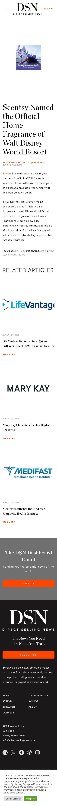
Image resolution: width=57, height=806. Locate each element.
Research (9, 707)
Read (6, 696)
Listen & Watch (38, 696)
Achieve (33, 701)
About (32, 707)
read (5, 165)
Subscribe (47, 9)
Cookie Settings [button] (13, 798)
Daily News (16, 165)
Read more (9, 355)
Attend (7, 701)
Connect (8, 713)
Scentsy (7, 174)
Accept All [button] (30, 798)
